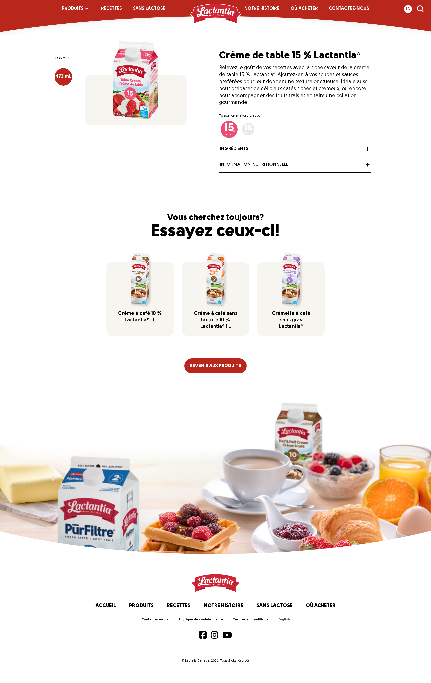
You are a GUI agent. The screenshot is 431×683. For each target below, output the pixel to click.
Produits (72, 9)
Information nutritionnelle (254, 164)
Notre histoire (261, 9)
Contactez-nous (349, 9)
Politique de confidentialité (200, 619)
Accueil (106, 605)
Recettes (111, 9)
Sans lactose (149, 9)
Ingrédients (234, 149)
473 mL (63, 76)
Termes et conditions (250, 619)
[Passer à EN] (284, 620)
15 (230, 129)
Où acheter (304, 9)
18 (248, 129)
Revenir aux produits (215, 366)
